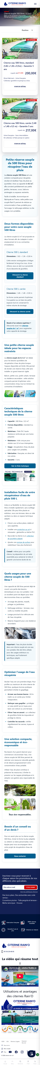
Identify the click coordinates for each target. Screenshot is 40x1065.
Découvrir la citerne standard (20, 276)
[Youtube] (10, 1051)
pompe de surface (23, 542)
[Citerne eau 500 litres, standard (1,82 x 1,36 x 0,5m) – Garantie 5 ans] (20, 48)
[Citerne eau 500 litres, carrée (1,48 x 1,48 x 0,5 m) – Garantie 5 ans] (20, 108)
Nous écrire (7, 1045)
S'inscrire (30, 887)
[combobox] (28, 30)
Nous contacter (20, 856)
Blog (5, 1052)
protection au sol (23, 529)
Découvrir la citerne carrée (20, 311)
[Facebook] (16, 1051)
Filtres (8, 30)
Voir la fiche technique (20, 466)
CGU (7, 1041)
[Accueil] (13, 4)
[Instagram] (22, 1051)
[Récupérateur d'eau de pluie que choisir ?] (20, 1015)
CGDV (2, 1041)
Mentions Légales (15, 1041)
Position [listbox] (25, 30)
